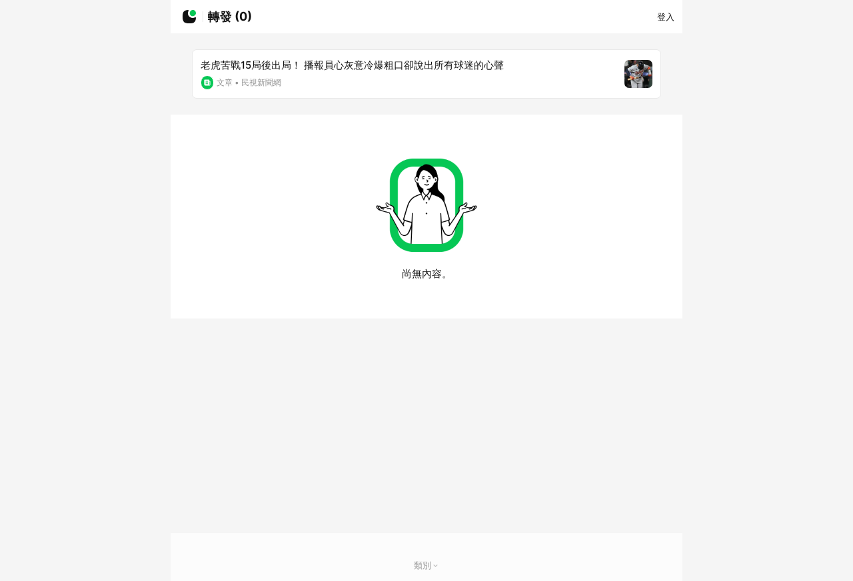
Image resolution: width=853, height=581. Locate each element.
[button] (435, 565)
